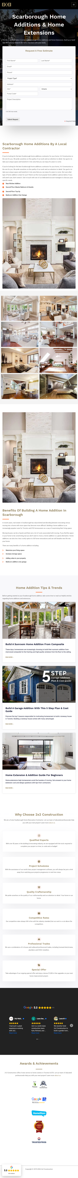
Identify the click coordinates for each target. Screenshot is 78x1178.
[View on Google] (11, 1019)
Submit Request (13, 119)
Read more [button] (13, 1033)
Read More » (9, 657)
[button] (6, 1025)
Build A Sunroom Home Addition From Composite (34, 644)
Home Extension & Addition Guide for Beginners (34, 775)
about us (52, 823)
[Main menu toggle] (74, 4)
